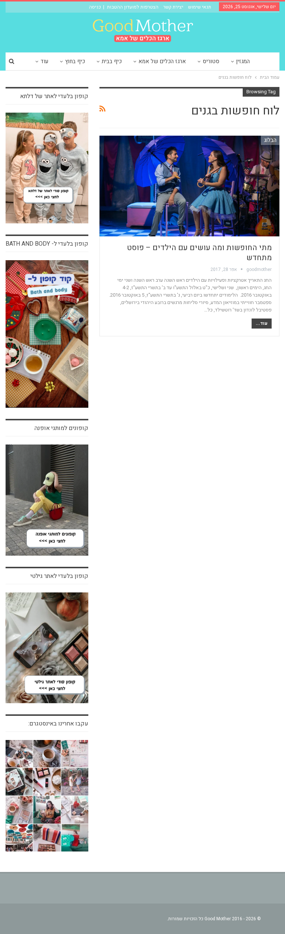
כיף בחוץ (75, 61)
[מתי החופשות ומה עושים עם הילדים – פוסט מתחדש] (189, 186)
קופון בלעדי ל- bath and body (47, 243)
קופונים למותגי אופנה (61, 428)
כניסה (95, 6)
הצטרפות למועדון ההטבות (132, 6)
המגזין (243, 61)
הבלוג (270, 140)
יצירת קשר (173, 6)
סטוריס (211, 61)
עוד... (262, 323)
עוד (44, 61)
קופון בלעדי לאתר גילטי (59, 576)
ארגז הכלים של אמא (162, 61)
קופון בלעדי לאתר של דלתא (54, 96)
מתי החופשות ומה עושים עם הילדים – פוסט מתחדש (199, 253)
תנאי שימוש (199, 6)
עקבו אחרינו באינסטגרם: (58, 723)
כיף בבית (112, 61)
